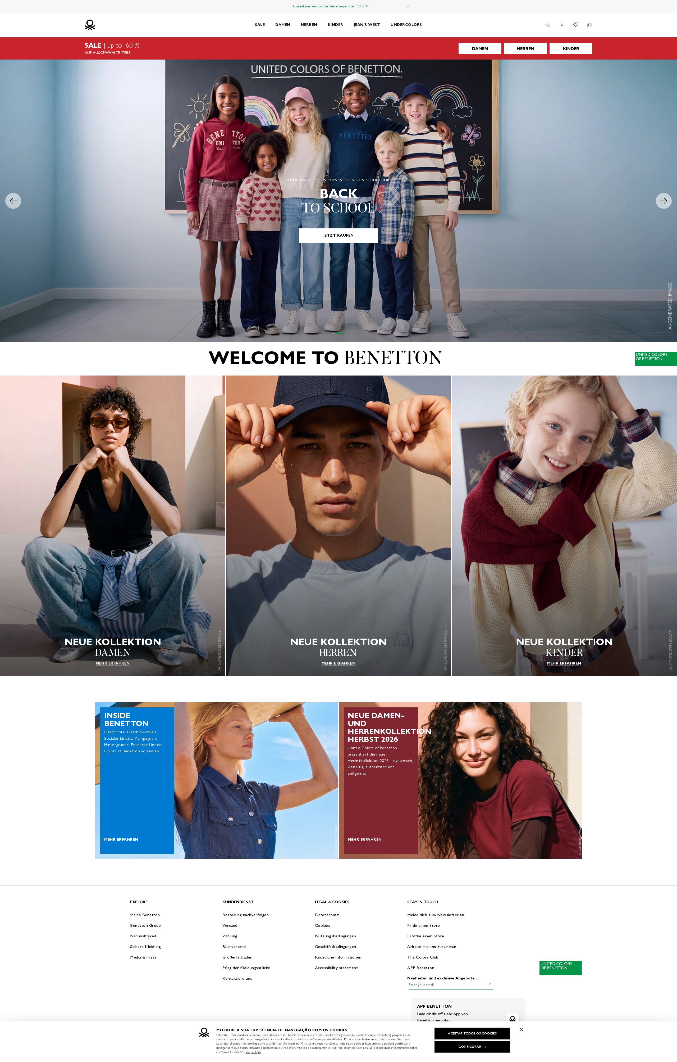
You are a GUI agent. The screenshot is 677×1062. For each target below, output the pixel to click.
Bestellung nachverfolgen (245, 914)
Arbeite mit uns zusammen (431, 946)
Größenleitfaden (237, 957)
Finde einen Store (423, 925)
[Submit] (489, 983)
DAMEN (282, 24)
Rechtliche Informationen (338, 957)
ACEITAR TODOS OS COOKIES (472, 1033)
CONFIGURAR (470, 1047)
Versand (229, 925)
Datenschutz (327, 914)
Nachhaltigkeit (143, 935)
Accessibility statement (336, 967)
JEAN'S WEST (367, 24)
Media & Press (143, 957)
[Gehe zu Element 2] (343, 333)
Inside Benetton (145, 914)
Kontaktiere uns (237, 978)
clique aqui (253, 1052)
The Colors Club (422, 957)
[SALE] (338, 48)
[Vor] (408, 6)
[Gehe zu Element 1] (337, 333)
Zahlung (229, 935)
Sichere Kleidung (145, 946)
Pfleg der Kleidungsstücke (246, 967)
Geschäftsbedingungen (335, 946)
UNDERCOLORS (406, 24)
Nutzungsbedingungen (335, 935)
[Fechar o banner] (522, 1029)
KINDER (335, 24)
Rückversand (234, 946)
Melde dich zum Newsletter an (435, 914)
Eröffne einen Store (425, 935)
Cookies (322, 925)
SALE (260, 24)
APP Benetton (420, 967)
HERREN (309, 24)
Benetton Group (145, 925)
